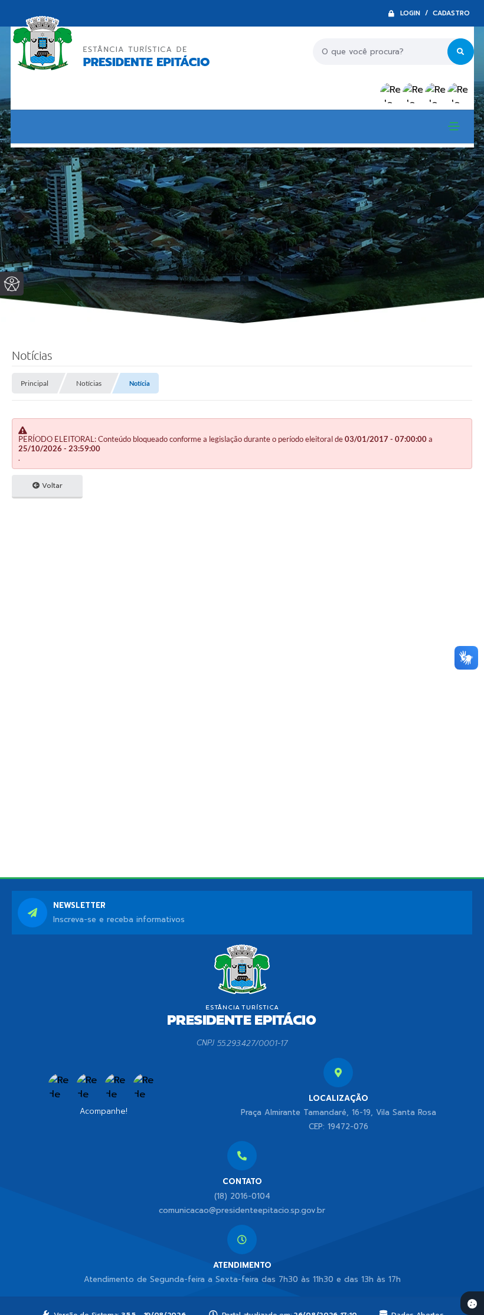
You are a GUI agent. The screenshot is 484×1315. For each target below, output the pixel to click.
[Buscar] (460, 51)
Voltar (51, 485)
